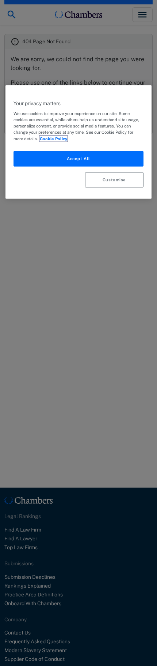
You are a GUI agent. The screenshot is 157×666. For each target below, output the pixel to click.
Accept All (78, 158)
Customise (114, 179)
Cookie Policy (53, 138)
